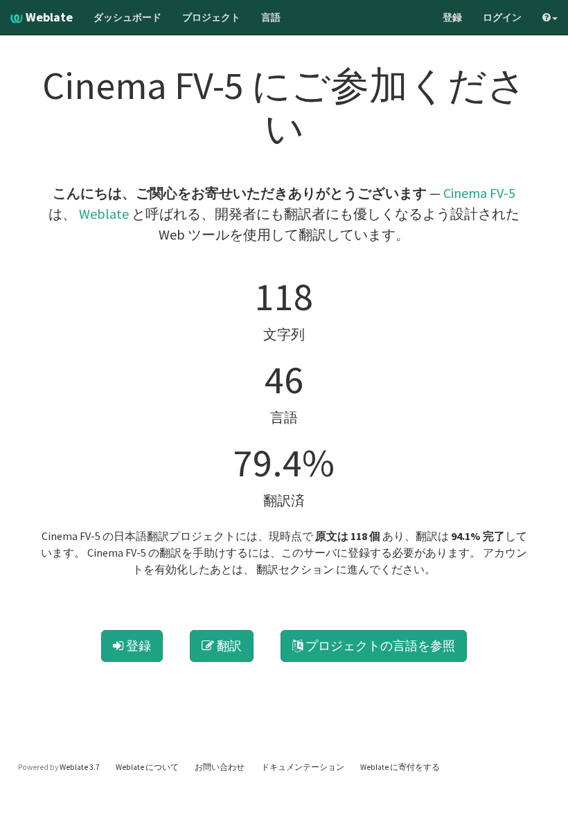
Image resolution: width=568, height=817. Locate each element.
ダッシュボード (127, 17)
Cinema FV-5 (479, 192)
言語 (271, 17)
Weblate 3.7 (80, 767)
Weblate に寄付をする (400, 767)
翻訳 (228, 646)
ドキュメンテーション (302, 767)
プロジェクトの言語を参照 (379, 646)
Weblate (48, 17)
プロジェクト (211, 17)
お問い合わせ (220, 767)
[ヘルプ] (550, 17)
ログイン (502, 17)
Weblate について (147, 767)
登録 (452, 17)
